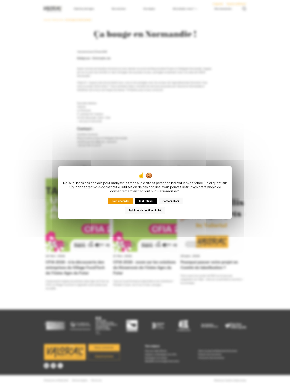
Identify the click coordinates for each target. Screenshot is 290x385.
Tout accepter (120, 200)
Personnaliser (171, 200)
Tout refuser (146, 200)
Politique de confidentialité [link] (145, 210)
